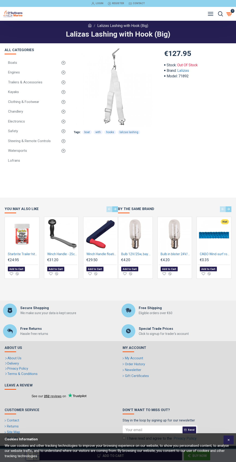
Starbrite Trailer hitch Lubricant (23, 254)
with (98, 132)
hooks (110, 132)
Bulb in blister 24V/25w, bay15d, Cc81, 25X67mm (176, 254)
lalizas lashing (129, 132)
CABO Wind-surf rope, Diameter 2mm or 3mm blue (215, 254)
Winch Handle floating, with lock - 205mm (101, 254)
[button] (109, 209)
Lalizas (183, 70)
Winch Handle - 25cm (62, 254)
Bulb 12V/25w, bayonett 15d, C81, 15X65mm (136, 254)
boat (87, 132)
